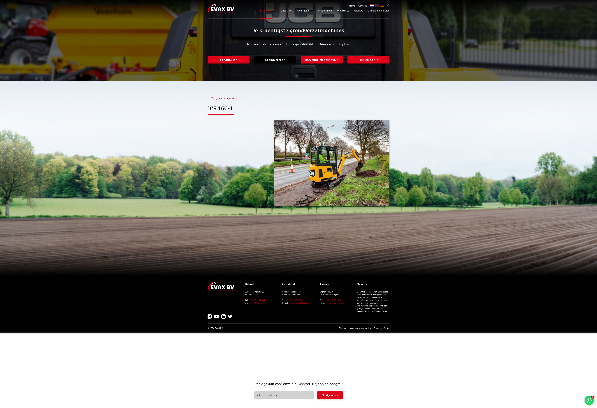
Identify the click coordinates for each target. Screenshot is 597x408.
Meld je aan (329, 395)
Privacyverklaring (381, 328)
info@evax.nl (257, 303)
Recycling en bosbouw (320, 59)
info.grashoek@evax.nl (299, 303)
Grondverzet (274, 59)
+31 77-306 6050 (294, 300)
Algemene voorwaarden (360, 328)
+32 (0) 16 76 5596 (332, 300)
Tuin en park (367, 59)
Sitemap (342, 328)
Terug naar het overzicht (224, 98)
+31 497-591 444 (257, 300)
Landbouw (227, 59)
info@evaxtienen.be (335, 303)
